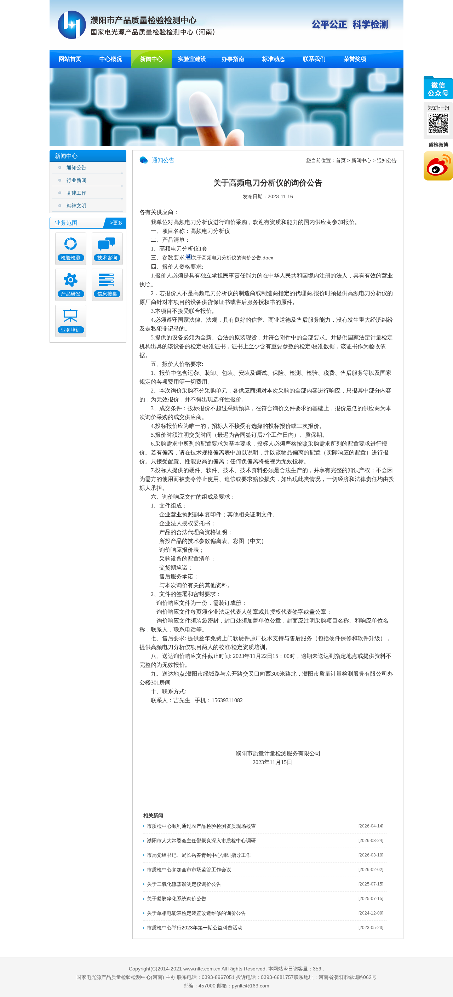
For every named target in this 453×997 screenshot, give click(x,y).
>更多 (116, 222)
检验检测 (71, 257)
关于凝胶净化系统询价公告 (176, 898)
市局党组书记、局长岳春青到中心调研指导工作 (199, 855)
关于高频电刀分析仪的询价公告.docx (232, 257)
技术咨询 (107, 257)
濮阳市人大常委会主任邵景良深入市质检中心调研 (201, 840)
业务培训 (71, 330)
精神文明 (76, 205)
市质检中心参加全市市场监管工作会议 (189, 869)
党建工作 (76, 193)
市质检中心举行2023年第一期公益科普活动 (194, 927)
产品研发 (71, 294)
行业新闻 (76, 180)
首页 (341, 160)
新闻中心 (361, 160)
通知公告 (76, 167)
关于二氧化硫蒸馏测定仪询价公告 (184, 884)
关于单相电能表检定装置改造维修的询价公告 (196, 913)
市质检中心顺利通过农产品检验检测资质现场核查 (201, 826)
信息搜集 (107, 294)
